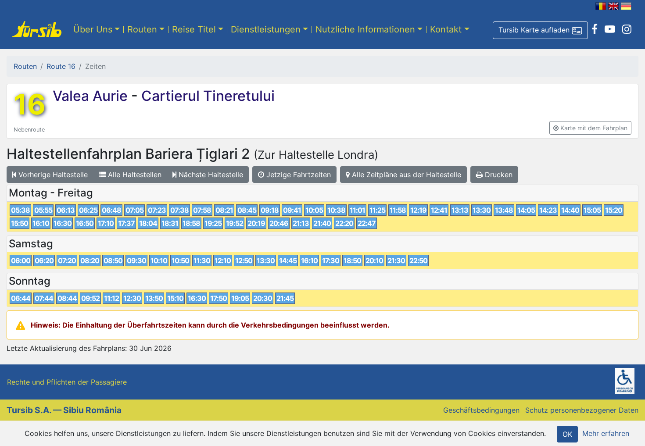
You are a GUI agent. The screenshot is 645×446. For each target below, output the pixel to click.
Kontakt (446, 29)
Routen (142, 29)
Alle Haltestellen (133, 174)
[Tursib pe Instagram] (627, 29)
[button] (540, 30)
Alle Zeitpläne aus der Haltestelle (405, 174)
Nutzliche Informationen (365, 29)
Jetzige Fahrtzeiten (297, 174)
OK (567, 434)
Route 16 (61, 66)
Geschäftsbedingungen (481, 410)
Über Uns (92, 29)
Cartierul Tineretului (206, 95)
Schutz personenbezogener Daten (581, 410)
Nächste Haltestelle (209, 174)
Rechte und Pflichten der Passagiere (67, 382)
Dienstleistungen (266, 29)
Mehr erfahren (605, 433)
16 (30, 104)
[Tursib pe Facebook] (594, 29)
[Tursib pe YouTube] (610, 29)
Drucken (497, 174)
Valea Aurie (92, 95)
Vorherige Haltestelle (52, 174)
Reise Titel (194, 29)
